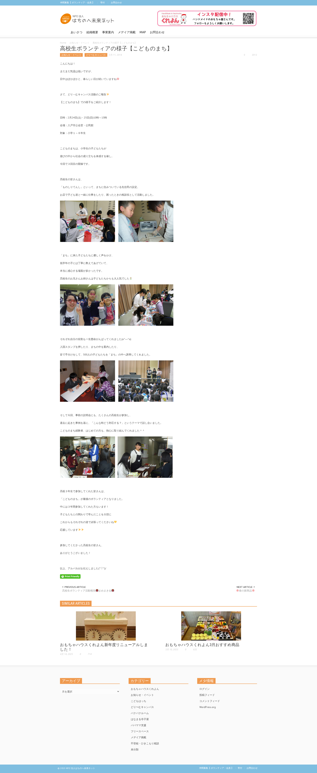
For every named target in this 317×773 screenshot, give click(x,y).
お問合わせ (116, 2)
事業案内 (108, 32)
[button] (253, 32)
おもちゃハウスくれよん (145, 689)
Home (63, 43)
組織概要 (92, 32)
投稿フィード (207, 695)
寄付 (102, 2)
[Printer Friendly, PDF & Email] (70, 576)
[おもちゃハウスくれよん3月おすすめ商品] (211, 625)
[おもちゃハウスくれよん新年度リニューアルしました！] (106, 625)
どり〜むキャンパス (96, 54)
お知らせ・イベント (79, 43)
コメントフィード (209, 701)
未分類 (135, 749)
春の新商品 (245, 590)
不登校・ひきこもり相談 (145, 743)
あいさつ (76, 32)
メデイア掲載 (127, 32)
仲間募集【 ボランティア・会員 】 (77, 2)
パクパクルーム (140, 713)
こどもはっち (138, 701)
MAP (143, 32)
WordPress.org (207, 707)
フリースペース (140, 731)
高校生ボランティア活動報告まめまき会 (86, 590)
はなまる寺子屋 (140, 719)
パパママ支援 (138, 725)
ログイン (204, 689)
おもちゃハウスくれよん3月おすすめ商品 (202, 645)
